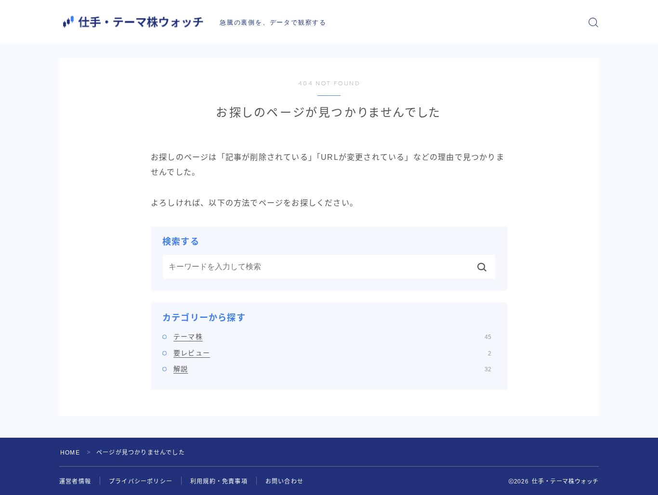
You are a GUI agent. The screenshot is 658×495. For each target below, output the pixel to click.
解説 (332, 369)
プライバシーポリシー (140, 481)
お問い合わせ (284, 481)
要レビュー (332, 353)
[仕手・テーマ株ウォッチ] (133, 22)
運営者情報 (75, 481)
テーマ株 (332, 336)
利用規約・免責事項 (219, 481)
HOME (70, 452)
